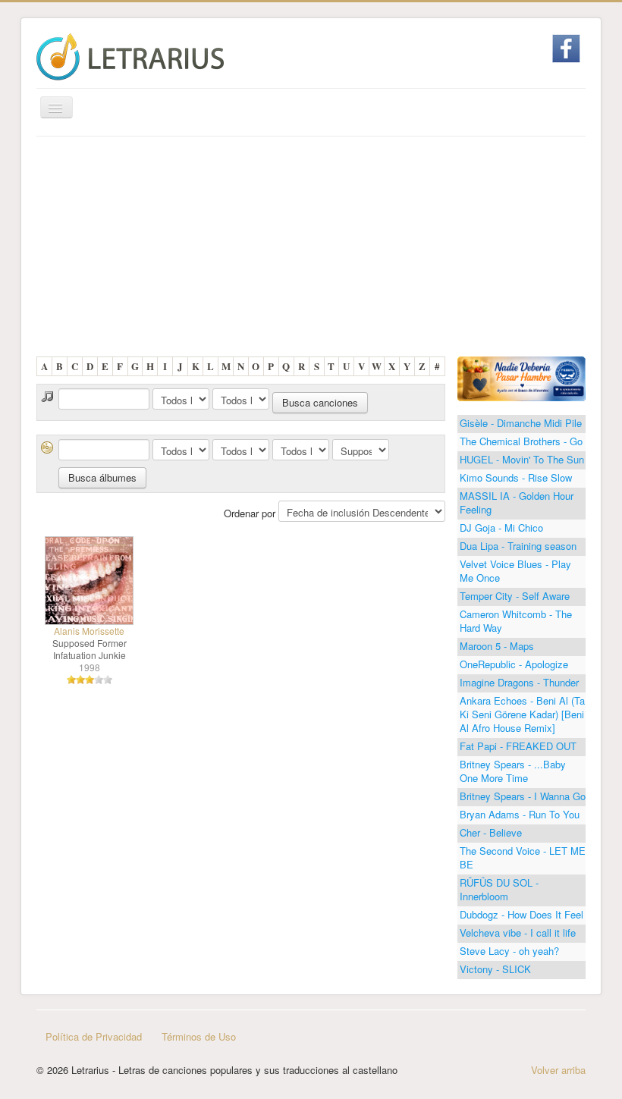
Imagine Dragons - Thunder (519, 682)
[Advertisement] (311, 250)
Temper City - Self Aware (515, 596)
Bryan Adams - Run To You (520, 814)
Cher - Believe (491, 832)
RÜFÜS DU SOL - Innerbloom (499, 889)
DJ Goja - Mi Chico (501, 527)
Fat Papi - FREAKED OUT (518, 746)
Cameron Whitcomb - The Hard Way (516, 621)
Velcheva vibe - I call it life (518, 932)
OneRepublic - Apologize (514, 664)
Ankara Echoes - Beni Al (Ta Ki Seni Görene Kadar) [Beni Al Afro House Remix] (522, 714)
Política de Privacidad (94, 1036)
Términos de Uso (199, 1036)
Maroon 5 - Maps (497, 646)
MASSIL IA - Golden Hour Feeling (516, 502)
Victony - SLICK (495, 969)
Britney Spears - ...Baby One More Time (513, 771)
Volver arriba (558, 1070)
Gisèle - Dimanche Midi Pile (521, 423)
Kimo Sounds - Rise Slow (516, 477)
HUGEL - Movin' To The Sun (522, 459)
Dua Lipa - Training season (518, 546)
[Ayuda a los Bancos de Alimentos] (521, 377)
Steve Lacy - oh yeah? (509, 951)
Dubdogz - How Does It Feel (521, 914)
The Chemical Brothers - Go (521, 441)
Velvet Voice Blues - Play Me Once (515, 571)
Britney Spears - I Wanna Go (523, 796)
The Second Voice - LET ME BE (523, 857)
